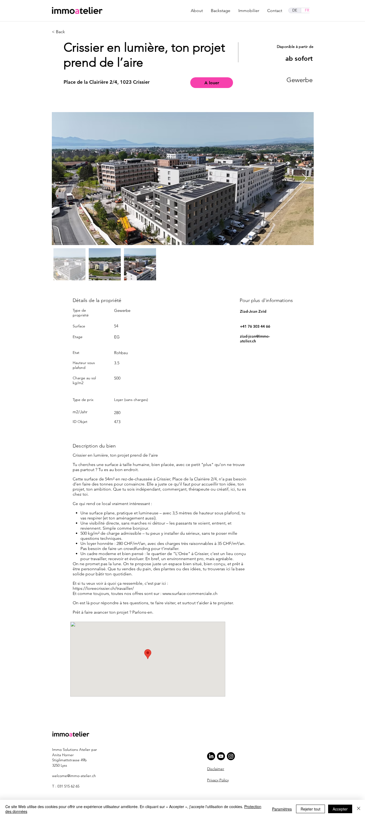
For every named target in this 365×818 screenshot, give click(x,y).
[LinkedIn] (211, 756)
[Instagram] (231, 756)
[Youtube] (221, 756)
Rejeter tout (310, 809)
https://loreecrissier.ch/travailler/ (103, 588)
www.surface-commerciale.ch (190, 593)
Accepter (340, 809)
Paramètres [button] (282, 809)
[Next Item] (304, 178)
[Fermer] (358, 809)
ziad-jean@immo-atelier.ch (255, 338)
